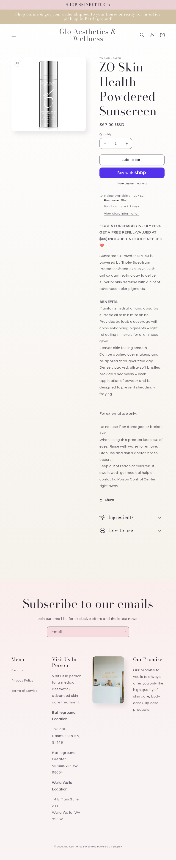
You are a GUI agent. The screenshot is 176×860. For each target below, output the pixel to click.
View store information (121, 213)
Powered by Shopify (109, 846)
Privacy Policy (22, 680)
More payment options (132, 183)
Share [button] (109, 499)
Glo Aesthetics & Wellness (80, 846)
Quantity (105, 134)
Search (17, 670)
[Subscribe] (124, 632)
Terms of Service (24, 690)
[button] (14, 35)
